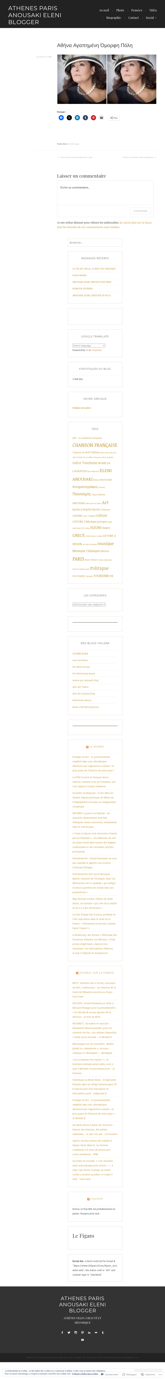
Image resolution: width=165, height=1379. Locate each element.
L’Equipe (96, 1198)
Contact (133, 17)
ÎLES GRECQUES (93, 471)
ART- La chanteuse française (87, 437)
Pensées (136, 10)
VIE (111, 576)
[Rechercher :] (95, 242)
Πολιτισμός (82, 493)
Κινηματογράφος (85, 486)
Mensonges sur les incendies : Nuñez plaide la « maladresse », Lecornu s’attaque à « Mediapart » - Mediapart (93, 1048)
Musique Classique (86, 551)
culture (101, 515)
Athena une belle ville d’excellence (138, 157)
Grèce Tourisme (85, 462)
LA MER (99, 536)
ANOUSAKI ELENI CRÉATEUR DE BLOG (92, 295)
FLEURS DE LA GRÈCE (85, 457)
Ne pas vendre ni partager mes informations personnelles (102, 1357)
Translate (97, 350)
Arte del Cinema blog (84, 693)
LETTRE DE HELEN (89, 544)
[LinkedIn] (89, 1332)
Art (105, 502)
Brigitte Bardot (91, 509)
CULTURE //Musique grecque (90, 521)
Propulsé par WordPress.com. (45, 1357)
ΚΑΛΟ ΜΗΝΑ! (80, 275)
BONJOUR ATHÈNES (83, 288)
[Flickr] (96, 1332)
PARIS (78, 558)
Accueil (104, 10)
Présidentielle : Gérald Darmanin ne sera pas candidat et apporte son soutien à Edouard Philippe (95, 863)
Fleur (88, 528)
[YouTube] (82, 1340)
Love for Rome (80, 660)
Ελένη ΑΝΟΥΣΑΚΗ (102, 479)
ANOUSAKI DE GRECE (94, 503)
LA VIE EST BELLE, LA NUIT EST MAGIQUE (94, 268)
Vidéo (153, 10)
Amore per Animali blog (85, 680)
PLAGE (87, 569)
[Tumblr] (103, 1332)
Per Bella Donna (81, 666)
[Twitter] (69, 1332)
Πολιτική (101, 487)
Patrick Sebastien (105, 560)
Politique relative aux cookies (85, 1373)
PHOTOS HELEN (78, 569)
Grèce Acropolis (107, 457)
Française (97, 457)
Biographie (113, 17)
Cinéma (95, 452)
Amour (101, 494)
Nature (105, 551)
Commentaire (140, 210)
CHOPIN (77, 516)
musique (105, 543)
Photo (120, 10)
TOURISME (101, 576)
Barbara (77, 509)
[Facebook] (62, 1332)
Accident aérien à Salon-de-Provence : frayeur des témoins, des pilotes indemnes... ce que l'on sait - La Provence (95, 1129)
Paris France (91, 559)
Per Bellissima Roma (84, 673)
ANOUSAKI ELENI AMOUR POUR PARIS (92, 281)
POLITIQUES (79, 576)
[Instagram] (76, 1332)
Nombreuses (73, 144)
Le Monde (96, 746)
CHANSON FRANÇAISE (95, 445)
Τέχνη (94, 494)
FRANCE (106, 527)
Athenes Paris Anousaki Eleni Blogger (35, 15)
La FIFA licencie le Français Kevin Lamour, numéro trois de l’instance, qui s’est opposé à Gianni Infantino (94, 782)
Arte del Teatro (80, 686)
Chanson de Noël (81, 452)
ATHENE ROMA (80, 653)
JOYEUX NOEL (90, 536)
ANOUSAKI (79, 503)
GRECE (79, 535)
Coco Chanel (88, 515)
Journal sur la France (96, 972)
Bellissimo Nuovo (82, 700)
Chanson (105, 509)
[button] (82, 79)
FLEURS (96, 527)
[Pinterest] (82, 1332)
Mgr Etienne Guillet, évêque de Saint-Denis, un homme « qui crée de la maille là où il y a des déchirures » (95, 903)
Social (150, 17)
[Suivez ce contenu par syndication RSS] (87, 746)
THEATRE (89, 576)
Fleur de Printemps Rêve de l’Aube (76, 157)
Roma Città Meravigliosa (86, 707)
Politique (99, 568)
